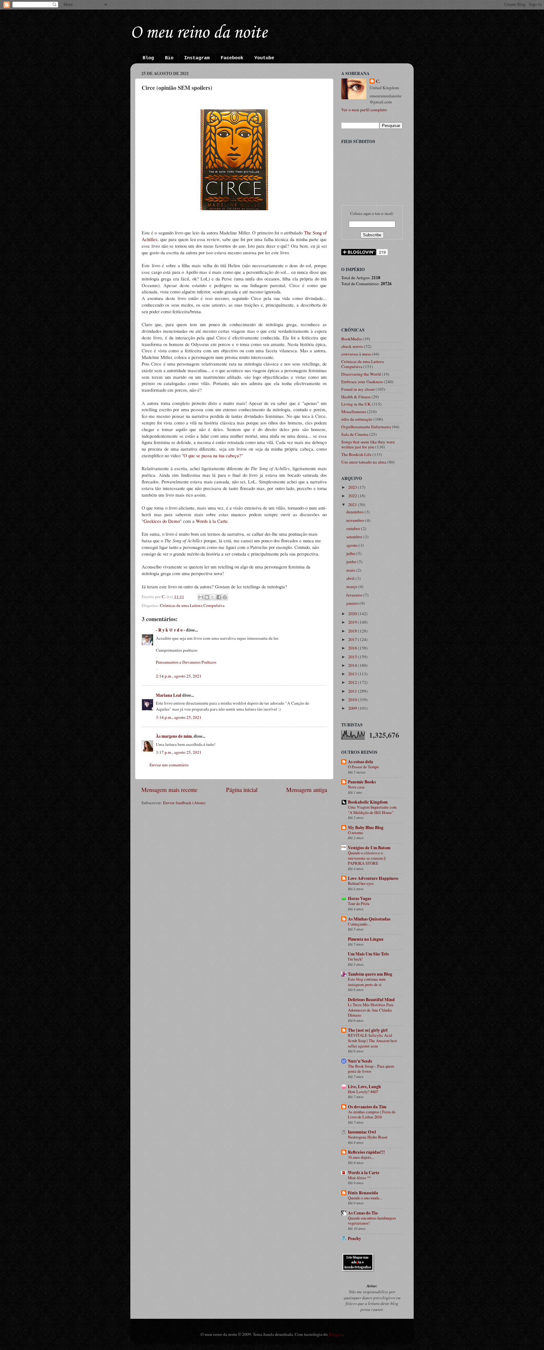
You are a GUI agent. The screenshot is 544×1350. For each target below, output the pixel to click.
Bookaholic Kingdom (368, 802)
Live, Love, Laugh (364, 1086)
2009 (353, 708)
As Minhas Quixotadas (369, 919)
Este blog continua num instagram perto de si (367, 981)
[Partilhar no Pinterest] (225, 597)
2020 (353, 613)
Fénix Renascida (363, 1193)
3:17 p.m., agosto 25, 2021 (178, 752)
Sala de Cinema (354, 434)
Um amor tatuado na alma (363, 462)
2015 (353, 657)
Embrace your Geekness (362, 381)
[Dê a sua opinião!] (207, 597)
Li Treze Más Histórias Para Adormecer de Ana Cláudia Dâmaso (371, 1010)
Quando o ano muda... (365, 1198)
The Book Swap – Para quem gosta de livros (371, 1068)
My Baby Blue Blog (365, 827)
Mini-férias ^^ (359, 1177)
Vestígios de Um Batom (369, 848)
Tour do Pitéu (358, 903)
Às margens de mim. (174, 736)
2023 (353, 487)
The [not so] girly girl (368, 1030)
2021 (353, 504)
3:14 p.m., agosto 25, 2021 (178, 717)
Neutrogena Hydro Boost (368, 1137)
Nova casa (356, 787)
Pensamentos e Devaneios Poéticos (186, 662)
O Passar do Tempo (363, 767)
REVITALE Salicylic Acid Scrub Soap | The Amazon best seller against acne (372, 1040)
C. (378, 81)
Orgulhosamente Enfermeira (366, 427)
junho (351, 561)
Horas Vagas (359, 898)
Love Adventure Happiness (373, 878)
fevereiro (354, 595)
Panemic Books (362, 782)
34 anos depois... (361, 1157)
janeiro (353, 603)
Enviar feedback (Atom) (184, 802)
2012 (353, 682)
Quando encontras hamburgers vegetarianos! (372, 1220)
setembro (354, 536)
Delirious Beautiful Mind (371, 999)
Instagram (197, 58)
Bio (169, 58)
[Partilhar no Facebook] (219, 597)
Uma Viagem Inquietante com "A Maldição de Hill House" (372, 809)
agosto (352, 545)
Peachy (354, 1238)
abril (350, 578)
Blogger (336, 1334)
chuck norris (352, 346)
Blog (148, 58)
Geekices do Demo (162, 521)
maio (351, 570)
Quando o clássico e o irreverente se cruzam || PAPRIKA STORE (367, 858)
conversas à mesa (356, 354)
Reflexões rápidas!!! (366, 1152)
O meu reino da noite (198, 33)
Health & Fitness (356, 397)
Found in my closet (358, 389)
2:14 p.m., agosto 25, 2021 (178, 676)
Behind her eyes (361, 883)
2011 (353, 691)
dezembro (355, 512)
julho (351, 553)
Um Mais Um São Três (368, 954)
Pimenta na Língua (365, 939)
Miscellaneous (353, 411)
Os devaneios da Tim (367, 1107)
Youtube (264, 58)
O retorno (355, 832)
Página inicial (242, 789)
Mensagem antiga (306, 789)
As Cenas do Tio (363, 1213)
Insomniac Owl (362, 1132)
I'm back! (355, 959)
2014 (353, 665)
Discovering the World (361, 374)
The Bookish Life (356, 454)
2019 (353, 622)
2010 (353, 699)
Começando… (359, 924)
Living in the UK (356, 404)
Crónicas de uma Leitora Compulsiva (192, 605)
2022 (353, 496)
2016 (353, 648)
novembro (355, 520)
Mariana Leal (168, 695)
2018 (353, 631)
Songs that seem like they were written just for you (368, 444)
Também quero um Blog (370, 974)
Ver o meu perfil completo (364, 109)
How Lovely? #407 (363, 1091)
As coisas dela (360, 762)
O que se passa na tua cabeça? (212, 455)
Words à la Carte (212, 521)
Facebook (232, 58)
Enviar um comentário (169, 765)
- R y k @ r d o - (170, 630)
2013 (353, 674)
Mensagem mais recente (169, 789)
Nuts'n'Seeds (360, 1061)
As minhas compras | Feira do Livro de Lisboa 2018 (371, 1114)
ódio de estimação (356, 419)
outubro (353, 528)
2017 (353, 639)
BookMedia (351, 339)
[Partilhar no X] (213, 597)
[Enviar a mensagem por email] (201, 597)
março (352, 586)
